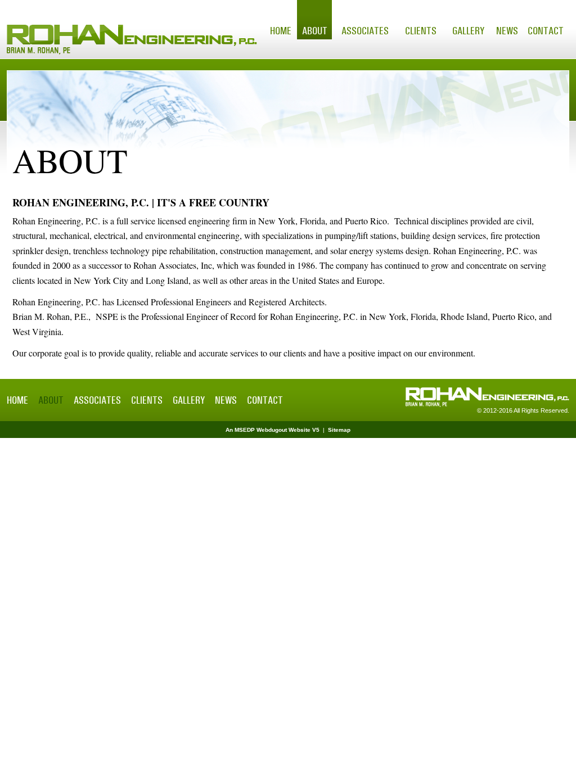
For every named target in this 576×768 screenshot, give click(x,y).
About (314, 31)
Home (280, 31)
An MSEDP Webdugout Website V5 (273, 430)
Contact (546, 31)
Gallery (468, 31)
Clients (420, 31)
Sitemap (339, 430)
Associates (365, 31)
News (507, 31)
